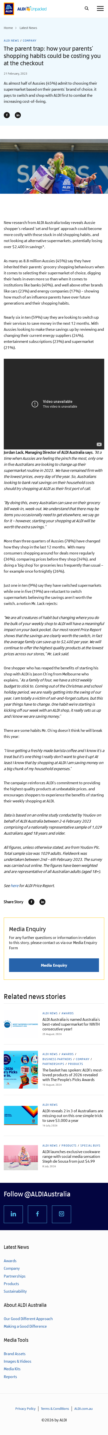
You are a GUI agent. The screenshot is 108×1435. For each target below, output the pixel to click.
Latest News (28, 28)
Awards (68, 1013)
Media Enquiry (54, 965)
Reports (10, 1376)
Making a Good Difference (25, 1326)
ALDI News (11, 40)
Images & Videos (17, 1361)
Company (29, 40)
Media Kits (12, 1368)
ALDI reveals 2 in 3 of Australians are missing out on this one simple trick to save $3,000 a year (72, 1115)
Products (75, 1064)
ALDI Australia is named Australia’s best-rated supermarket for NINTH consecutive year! (71, 1024)
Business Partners (57, 1059)
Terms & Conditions (55, 1409)
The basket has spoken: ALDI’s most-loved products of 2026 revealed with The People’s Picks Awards (72, 1075)
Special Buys (90, 1145)
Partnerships (53, 1064)
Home (8, 28)
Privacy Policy (25, 1409)
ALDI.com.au (83, 1409)
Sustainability (15, 1291)
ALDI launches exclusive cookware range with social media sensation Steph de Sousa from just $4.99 (71, 1156)
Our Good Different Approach (28, 1318)
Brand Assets (15, 1353)
